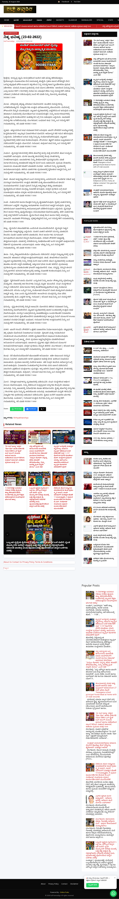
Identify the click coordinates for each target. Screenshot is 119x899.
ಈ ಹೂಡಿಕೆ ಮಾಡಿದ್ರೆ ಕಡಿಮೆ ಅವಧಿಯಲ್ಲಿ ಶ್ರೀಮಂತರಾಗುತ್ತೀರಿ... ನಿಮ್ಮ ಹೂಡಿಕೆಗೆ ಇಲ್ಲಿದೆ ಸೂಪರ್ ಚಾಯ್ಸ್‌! (104, 393)
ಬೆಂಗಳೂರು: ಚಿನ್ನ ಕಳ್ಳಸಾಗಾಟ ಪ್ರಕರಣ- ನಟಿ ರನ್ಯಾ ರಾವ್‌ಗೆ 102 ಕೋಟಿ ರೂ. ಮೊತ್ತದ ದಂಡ (104, 519)
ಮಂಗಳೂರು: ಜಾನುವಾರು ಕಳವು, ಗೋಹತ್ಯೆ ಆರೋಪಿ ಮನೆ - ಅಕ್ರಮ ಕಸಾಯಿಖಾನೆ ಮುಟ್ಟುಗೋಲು (104, 271)
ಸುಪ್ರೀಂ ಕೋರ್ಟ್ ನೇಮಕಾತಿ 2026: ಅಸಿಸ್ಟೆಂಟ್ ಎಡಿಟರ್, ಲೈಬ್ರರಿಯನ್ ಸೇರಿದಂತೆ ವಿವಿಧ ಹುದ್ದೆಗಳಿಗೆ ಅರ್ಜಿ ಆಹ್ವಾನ (103, 476)
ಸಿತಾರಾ (39, 20)
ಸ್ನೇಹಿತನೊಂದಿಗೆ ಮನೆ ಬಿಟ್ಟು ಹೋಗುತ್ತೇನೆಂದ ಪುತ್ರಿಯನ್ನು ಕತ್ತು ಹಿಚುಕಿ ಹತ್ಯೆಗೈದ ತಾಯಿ (104, 230)
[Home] (18, 9)
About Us (8, 562)
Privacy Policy (28, 562)
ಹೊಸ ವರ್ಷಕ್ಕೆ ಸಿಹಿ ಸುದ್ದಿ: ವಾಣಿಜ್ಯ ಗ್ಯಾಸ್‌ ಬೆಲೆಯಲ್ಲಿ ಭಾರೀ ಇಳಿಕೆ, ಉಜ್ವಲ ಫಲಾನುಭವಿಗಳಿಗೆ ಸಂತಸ (104, 413)
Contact (64, 884)
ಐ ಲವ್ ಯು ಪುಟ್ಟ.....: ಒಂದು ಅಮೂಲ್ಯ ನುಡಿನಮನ (103, 349)
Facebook (65, 2)
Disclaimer (74, 884)
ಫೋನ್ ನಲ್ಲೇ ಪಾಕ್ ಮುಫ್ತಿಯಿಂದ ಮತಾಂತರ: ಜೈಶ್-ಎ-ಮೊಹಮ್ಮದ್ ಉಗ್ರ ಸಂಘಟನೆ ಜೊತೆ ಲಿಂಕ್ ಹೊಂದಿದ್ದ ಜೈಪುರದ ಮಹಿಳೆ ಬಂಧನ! (104, 206)
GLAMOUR (73, 20)
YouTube (77, 2)
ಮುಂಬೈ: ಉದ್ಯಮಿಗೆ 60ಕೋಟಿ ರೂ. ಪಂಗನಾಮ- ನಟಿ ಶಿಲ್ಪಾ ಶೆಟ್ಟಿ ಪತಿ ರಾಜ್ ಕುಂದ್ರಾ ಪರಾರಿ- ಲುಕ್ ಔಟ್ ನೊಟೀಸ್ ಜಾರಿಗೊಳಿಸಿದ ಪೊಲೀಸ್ (104, 318)
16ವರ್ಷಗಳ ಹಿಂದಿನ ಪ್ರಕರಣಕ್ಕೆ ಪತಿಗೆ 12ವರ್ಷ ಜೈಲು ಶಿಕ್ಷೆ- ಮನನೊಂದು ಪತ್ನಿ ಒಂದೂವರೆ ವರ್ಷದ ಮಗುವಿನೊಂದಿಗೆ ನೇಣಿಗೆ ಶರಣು (104, 241)
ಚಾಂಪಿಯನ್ (27, 20)
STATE (110, 20)
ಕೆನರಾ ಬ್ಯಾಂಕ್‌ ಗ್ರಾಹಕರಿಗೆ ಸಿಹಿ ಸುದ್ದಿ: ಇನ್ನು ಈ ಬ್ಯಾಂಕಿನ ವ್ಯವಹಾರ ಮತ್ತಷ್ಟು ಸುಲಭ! (105, 422)
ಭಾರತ (16, 20)
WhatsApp (18, 409)
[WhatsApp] (113, 893)
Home (6, 20)
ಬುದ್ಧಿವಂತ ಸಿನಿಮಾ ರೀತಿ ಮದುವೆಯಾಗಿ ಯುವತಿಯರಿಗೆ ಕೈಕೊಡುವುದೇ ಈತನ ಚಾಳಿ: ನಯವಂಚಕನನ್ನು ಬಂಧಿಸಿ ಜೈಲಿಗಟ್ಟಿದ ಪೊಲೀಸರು (103, 549)
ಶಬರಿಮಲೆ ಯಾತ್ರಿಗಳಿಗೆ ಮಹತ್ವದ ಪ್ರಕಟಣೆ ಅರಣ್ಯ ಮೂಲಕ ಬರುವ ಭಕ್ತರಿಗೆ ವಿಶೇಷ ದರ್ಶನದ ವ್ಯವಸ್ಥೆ (104, 359)
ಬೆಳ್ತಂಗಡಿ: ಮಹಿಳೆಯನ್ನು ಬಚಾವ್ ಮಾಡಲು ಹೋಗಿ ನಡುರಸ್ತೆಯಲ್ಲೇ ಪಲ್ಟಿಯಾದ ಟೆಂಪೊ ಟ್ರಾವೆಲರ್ (104, 253)
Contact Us (17, 562)
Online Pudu (64, 893)
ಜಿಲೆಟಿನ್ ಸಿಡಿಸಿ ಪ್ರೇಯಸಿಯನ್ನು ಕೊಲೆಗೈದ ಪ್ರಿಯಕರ (103, 560)
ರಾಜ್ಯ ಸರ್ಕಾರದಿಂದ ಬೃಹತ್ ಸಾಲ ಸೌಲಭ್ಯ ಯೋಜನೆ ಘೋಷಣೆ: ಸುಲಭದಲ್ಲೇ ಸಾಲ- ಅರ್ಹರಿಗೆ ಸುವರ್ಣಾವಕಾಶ (104, 370)
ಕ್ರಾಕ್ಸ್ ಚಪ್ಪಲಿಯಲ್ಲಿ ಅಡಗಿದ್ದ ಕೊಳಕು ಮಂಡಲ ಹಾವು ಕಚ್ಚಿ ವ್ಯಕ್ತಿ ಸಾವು (104, 281)
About (43, 884)
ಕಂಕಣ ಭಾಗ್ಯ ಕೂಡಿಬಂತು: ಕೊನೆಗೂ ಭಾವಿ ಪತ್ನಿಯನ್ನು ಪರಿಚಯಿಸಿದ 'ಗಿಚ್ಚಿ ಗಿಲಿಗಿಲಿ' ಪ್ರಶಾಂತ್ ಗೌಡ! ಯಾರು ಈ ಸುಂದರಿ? (102, 463)
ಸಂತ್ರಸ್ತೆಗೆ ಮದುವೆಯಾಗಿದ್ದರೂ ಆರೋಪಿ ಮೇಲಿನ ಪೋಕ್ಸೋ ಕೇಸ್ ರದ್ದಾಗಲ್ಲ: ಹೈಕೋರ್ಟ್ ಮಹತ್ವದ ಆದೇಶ (104, 193)
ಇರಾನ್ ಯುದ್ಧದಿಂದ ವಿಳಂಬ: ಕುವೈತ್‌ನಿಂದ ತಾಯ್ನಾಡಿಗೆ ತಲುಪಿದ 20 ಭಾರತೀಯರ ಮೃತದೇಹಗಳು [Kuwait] (105, 291)
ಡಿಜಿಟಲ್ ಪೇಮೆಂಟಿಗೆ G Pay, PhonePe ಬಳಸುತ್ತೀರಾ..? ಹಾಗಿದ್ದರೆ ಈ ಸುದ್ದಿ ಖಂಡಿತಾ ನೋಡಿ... (103, 381)
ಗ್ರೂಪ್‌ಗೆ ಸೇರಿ (92, 885)
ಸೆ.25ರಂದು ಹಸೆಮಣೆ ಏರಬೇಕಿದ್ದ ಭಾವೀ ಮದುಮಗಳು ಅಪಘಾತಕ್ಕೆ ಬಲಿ (104, 510)
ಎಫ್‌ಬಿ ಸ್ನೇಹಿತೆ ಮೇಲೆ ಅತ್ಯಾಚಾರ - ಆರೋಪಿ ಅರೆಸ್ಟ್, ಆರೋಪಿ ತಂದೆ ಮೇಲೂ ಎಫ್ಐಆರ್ (105, 329)
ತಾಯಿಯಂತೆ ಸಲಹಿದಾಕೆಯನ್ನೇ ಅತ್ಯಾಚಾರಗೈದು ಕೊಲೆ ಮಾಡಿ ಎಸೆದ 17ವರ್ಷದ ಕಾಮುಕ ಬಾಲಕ (104, 487)
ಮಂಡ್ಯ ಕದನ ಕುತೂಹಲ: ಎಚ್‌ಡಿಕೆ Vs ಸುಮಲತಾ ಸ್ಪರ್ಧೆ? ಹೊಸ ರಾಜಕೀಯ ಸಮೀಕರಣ (104, 403)
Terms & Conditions (43, 562)
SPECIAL (100, 20)
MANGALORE (86, 20)
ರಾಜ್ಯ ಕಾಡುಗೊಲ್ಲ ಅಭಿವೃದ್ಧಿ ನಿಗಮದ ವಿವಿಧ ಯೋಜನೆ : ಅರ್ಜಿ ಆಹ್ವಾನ (104, 262)
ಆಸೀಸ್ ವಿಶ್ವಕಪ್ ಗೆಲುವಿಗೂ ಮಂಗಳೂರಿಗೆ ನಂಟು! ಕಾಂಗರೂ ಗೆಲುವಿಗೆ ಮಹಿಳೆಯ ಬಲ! (104, 431)
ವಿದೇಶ (49, 20)
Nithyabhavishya (11, 33)
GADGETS (60, 20)
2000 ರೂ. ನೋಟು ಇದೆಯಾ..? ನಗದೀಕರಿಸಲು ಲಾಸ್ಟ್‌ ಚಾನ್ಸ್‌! (103, 439)
